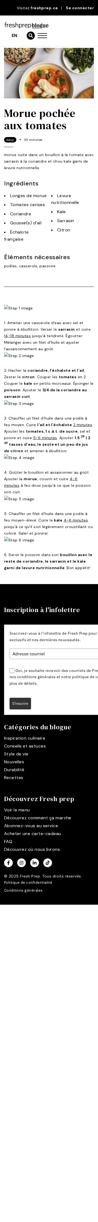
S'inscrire (20, 703)
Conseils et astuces (25, 746)
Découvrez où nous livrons (32, 849)
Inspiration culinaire (24, 738)
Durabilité (14, 770)
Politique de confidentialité (28, 882)
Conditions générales (23, 890)
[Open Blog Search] (31, 36)
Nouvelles (14, 762)
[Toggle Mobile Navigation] (42, 35)
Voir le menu (17, 810)
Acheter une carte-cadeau (32, 833)
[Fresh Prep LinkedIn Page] (34, 862)
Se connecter (80, 7)
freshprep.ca (44, 7)
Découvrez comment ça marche (37, 818)
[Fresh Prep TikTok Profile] (47, 862)
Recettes (13, 777)
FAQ (8, 841)
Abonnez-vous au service (31, 826)
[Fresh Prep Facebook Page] (8, 862)
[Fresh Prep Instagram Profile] (21, 862)
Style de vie (16, 754)
